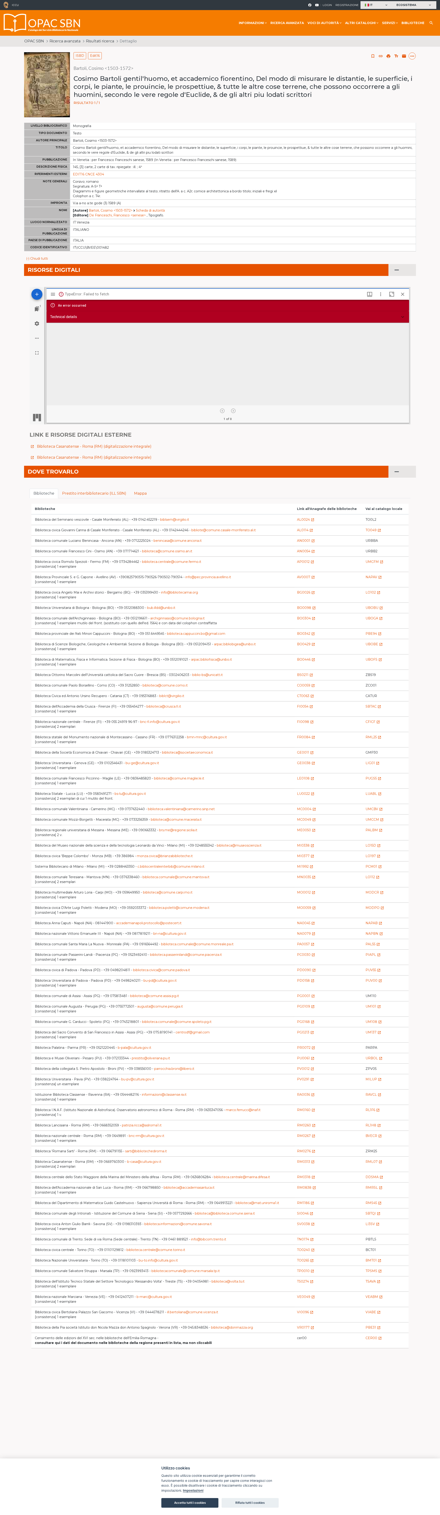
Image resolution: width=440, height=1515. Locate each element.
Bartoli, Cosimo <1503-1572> (110, 210)
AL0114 (305, 530)
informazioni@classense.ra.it (164, 1095)
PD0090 (306, 970)
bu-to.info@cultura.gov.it (158, 1260)
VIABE (373, 1312)
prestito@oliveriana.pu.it (151, 1058)
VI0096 (305, 1312)
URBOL (374, 1058)
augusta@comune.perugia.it (160, 1006)
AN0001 (306, 541)
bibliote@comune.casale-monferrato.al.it (223, 530)
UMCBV (374, 809)
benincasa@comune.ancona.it (178, 541)
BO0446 (306, 659)
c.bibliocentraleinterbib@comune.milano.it (171, 866)
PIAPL (373, 955)
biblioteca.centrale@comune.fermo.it (171, 562)
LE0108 (305, 778)
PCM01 (374, 866)
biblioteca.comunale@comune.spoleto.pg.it (177, 1022)
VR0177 (305, 1327)
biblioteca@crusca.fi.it (163, 706)
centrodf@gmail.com (193, 1032)
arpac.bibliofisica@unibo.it (211, 659)
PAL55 (373, 944)
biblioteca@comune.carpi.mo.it (167, 892)
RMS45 (374, 1203)
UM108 (374, 1022)
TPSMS (374, 1271)
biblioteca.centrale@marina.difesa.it (242, 1177)
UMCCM (375, 819)
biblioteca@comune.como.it (165, 685)
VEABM (374, 1297)
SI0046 (305, 1213)
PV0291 (305, 1079)
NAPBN (374, 934)
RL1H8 (373, 1125)
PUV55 (373, 970)
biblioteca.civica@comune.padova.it (161, 970)
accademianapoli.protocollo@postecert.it (149, 923)
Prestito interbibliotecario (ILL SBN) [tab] (94, 493)
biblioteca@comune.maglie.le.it (179, 778)
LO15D (373, 845)
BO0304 (306, 618)
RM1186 (305, 1203)
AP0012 (305, 562)
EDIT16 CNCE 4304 (88, 174)
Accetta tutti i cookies (190, 1502)
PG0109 (306, 1006)
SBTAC (373, 706)
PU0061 (305, 1058)
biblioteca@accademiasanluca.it (189, 1187)
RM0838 (306, 1187)
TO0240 (306, 1250)
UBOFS (374, 659)
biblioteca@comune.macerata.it (176, 819)
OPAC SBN (34, 41)
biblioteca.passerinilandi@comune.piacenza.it (186, 955)
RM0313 (306, 1162)
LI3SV (373, 1224)
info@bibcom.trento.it (208, 1239)
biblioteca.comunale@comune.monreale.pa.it (197, 944)
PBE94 (374, 634)
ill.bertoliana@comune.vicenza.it (192, 1312)
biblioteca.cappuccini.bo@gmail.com (196, 634)
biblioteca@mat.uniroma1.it (257, 1203)
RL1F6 (373, 1110)
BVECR (374, 1136)
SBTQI (373, 1213)
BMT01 (373, 1260)
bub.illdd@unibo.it (161, 608)
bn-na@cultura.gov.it (169, 934)
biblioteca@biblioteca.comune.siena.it (225, 1213)
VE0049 (306, 1297)
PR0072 (306, 1048)
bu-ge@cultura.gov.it (142, 763)
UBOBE (374, 644)
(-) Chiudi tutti (37, 258)
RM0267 (306, 1136)
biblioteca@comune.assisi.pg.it (154, 996)
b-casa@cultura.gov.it (144, 1162)
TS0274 (305, 1281)
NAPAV (374, 577)
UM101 (373, 1006)
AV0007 (306, 577)
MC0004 (306, 809)
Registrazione (347, 5)
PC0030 (306, 955)
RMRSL (374, 1187)
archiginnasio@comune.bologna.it (177, 618)
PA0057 (305, 944)
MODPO (375, 908)
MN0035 (306, 877)
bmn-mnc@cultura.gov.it (207, 737)
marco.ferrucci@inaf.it (243, 1110)
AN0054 (306, 551)
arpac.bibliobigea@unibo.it (235, 644)
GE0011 (305, 752)
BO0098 (306, 608)
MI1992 (305, 866)
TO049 (373, 530)
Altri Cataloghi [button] (360, 23)
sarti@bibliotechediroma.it (146, 1151)
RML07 (374, 1162)
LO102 (373, 592)
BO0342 (306, 634)
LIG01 (373, 763)
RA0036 (306, 1095)
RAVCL (373, 1095)
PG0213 (305, 1032)
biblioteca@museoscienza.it (239, 845)
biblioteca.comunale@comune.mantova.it (176, 877)
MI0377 (305, 856)
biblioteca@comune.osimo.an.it (167, 551)
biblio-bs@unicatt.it (207, 675)
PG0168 (305, 1022)
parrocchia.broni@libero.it (174, 1069)
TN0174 (305, 1239)
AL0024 (305, 520)
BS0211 (305, 675)
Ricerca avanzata (287, 23)
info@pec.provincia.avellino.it (208, 577)
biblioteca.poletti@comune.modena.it (179, 908)
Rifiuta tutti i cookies (250, 1502)
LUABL (374, 794)
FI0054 (305, 706)
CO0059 (306, 685)
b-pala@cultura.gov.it (134, 1048)
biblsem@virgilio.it (174, 520)
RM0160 (306, 1110)
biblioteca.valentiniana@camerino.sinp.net (181, 809)
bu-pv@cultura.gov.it (137, 1079)
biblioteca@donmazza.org (232, 1327)
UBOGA (374, 618)
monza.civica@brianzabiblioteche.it (165, 856)
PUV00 (374, 980)
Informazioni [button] (251, 23)
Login (327, 5)
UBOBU (374, 608)
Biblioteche (413, 23)
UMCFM (374, 562)
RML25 (373, 737)
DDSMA (374, 1177)
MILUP (374, 1079)
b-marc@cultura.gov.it (154, 1297)
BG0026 (306, 592)
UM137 (373, 1032)
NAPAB (374, 923)
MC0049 (306, 819)
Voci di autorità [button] (323, 23)
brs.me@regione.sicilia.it (178, 830)
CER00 (374, 1338)
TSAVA (373, 1281)
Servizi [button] (388, 23)
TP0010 (305, 1271)
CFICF (373, 722)
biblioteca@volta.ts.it (228, 1281)
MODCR (375, 892)
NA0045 (306, 923)
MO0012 (306, 892)
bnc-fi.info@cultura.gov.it (160, 722)
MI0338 (305, 845)
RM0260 (306, 1125)
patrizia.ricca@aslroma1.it (142, 1125)
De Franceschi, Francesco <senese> (117, 215)
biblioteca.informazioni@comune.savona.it (178, 1224)
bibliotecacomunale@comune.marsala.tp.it (185, 1271)
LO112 (373, 877)
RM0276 (306, 1151)
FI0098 (305, 722)
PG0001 (306, 996)
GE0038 (306, 763)
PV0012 (305, 1069)
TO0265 (305, 1260)
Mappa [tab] (140, 493)
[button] (376, 5)
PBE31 (373, 1327)
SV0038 (306, 1224)
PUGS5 (373, 778)
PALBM (374, 830)
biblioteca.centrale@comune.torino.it (155, 1250)
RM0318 (306, 1177)
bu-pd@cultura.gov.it (160, 980)
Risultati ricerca (100, 41)
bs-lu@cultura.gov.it (130, 794)
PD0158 (305, 980)
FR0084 (306, 737)
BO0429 (306, 644)
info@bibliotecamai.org (179, 592)
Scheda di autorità (150, 210)
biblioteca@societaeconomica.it (187, 752)
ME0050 (306, 830)
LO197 (373, 856)
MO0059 (306, 908)
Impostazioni (193, 1490)
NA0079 (306, 934)
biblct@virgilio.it (171, 696)
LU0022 (305, 794)
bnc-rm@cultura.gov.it (146, 1136)
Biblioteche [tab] (43, 493)
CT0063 (305, 696)
